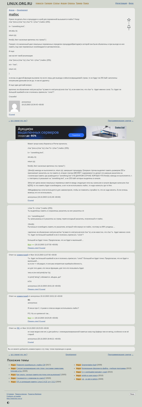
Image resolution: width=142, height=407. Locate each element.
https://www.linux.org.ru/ (14, 398)
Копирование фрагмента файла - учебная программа (104, 368)
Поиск (86, 3)
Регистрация (121, 3)
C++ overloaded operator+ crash (94, 372)
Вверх (132, 394)
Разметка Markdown (34, 394)
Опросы (71, 3)
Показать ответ (33, 248)
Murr (29, 245)
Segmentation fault (89, 365)
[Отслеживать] (128, 27)
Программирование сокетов (119, 121)
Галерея (48, 3)
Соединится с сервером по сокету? (30, 378)
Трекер (79, 3)
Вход (131, 3)
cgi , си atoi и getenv (90, 379)
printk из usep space (90, 375)
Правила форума (21, 394)
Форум (64, 3)
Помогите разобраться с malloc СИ (30, 365)
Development (22, 10)
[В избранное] (128, 20)
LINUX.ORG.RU (19, 3)
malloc (14, 14)
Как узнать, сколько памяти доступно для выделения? (38, 375)
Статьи (56, 3)
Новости (39, 3)
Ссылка (11, 114)
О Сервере (10, 394)
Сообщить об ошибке (14, 396)
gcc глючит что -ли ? (19, 121)
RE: (18, 328)
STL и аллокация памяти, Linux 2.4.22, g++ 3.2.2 (35, 382)
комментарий (22, 255)
